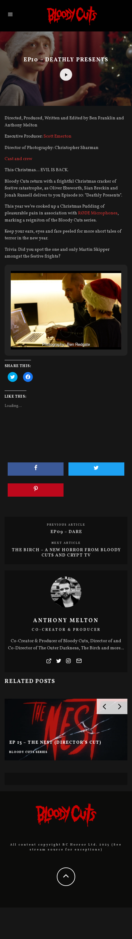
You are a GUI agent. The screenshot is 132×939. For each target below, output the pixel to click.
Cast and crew (18, 159)
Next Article (66, 543)
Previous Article (66, 525)
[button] (51, 331)
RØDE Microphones (98, 213)
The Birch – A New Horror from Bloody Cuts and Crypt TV (66, 552)
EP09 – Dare (66, 532)
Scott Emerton (58, 136)
